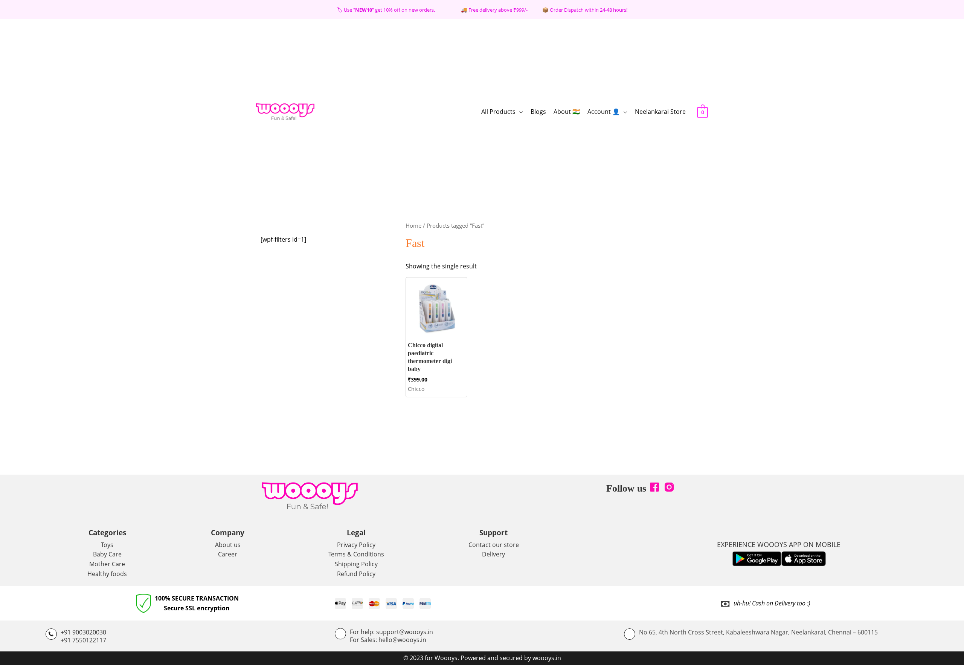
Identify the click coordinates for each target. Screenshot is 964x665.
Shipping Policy (356, 564)
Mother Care (107, 564)
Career (227, 554)
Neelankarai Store (660, 111)
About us (228, 545)
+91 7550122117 (83, 640)
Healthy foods (107, 574)
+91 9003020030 (83, 632)
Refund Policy (356, 574)
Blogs (538, 111)
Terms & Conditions (356, 554)
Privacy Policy (356, 545)
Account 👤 (603, 111)
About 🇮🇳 (567, 111)
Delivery (493, 554)
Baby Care (107, 554)
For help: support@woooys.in (391, 632)
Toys (107, 545)
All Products (498, 111)
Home (413, 225)
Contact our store (493, 545)
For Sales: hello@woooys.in (388, 640)
